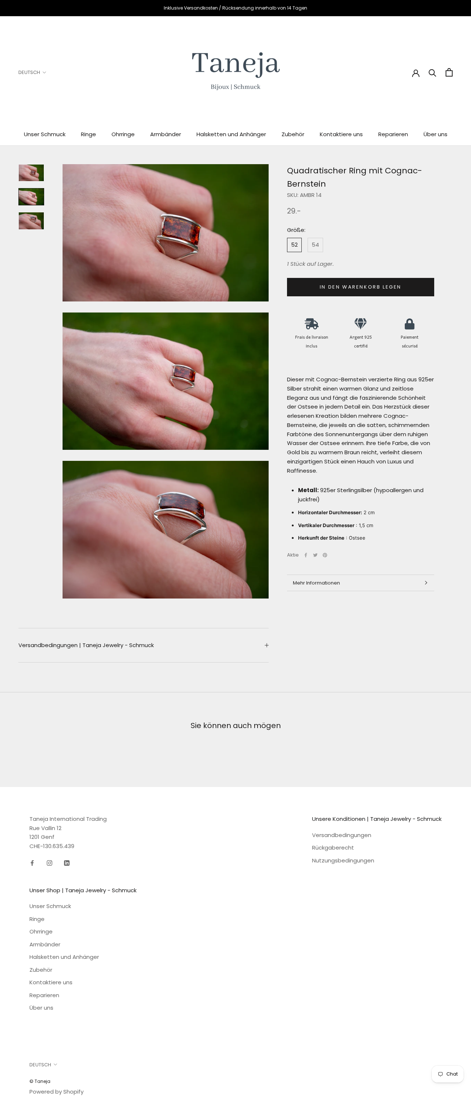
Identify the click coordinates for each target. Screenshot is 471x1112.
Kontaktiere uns (341, 134)
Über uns (435, 134)
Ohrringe (123, 134)
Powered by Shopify (56, 1091)
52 (294, 244)
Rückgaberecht (333, 847)
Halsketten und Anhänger (231, 134)
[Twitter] (315, 555)
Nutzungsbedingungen (343, 860)
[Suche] (432, 72)
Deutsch (29, 72)
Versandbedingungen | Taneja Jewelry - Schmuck (86, 645)
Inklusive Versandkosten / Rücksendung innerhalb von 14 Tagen (235, 8)
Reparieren (393, 134)
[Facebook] (306, 555)
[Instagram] (49, 863)
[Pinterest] (325, 555)
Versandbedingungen (341, 835)
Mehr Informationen (316, 582)
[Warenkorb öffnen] (449, 72)
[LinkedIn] (67, 863)
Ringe (88, 134)
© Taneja (39, 1081)
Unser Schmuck (44, 134)
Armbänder (165, 134)
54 (315, 244)
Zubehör (292, 134)
